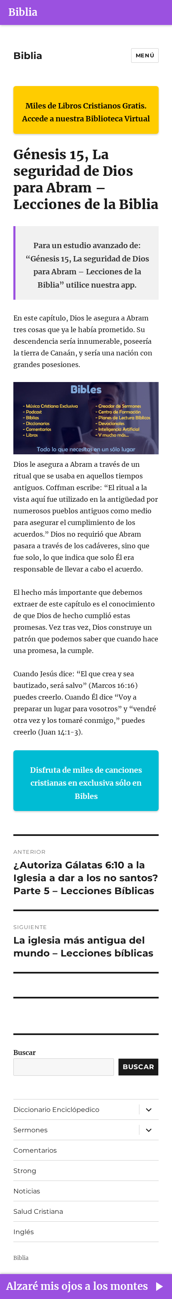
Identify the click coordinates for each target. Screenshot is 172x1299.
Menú (145, 55)
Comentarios (35, 1150)
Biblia (23, 12)
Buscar (24, 1052)
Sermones (30, 1130)
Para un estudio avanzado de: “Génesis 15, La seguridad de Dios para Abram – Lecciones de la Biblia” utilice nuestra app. (87, 265)
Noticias (26, 1191)
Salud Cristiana (38, 1211)
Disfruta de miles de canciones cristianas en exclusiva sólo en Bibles (86, 783)
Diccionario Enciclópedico (56, 1110)
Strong (24, 1171)
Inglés (23, 1232)
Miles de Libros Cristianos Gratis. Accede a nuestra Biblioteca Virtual (86, 112)
